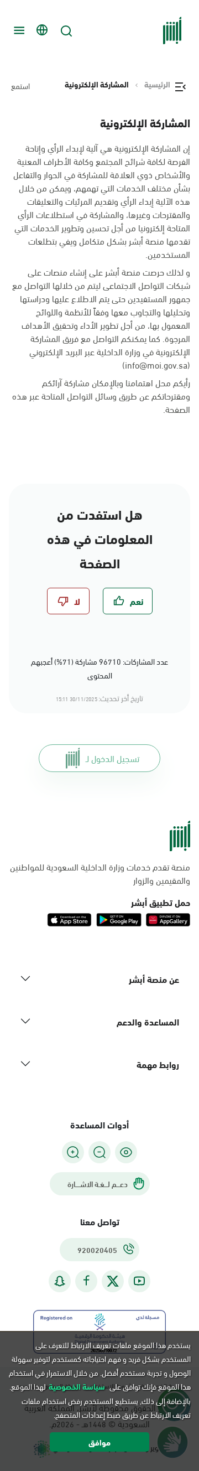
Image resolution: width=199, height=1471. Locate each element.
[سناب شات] (59, 1281)
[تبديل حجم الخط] (99, 1152)
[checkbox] (128, 601)
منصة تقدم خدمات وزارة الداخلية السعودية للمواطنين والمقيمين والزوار (100, 873)
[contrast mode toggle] (126, 1152)
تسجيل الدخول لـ (112, 758)
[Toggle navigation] (18, 30)
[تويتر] (112, 1281)
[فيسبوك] (86, 1281)
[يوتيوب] (139, 1281)
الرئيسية (157, 84)
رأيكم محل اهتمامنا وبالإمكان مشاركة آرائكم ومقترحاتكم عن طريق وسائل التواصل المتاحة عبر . (101, 396)
